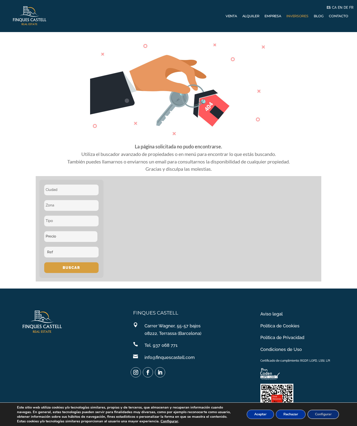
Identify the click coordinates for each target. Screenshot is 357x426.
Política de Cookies (279, 325)
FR (351, 7)
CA (334, 7)
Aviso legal (271, 313)
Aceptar (260, 414)
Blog (319, 16)
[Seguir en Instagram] (136, 372)
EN (340, 7)
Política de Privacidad (282, 337)
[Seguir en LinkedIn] (160, 372)
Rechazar (290, 414)
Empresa (272, 16)
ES (329, 7)
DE (346, 7)
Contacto (338, 16)
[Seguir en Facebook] (148, 372)
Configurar (169, 421)
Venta (231, 16)
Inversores (297, 16)
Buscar (71, 267)
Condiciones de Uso (281, 349)
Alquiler (250, 16)
